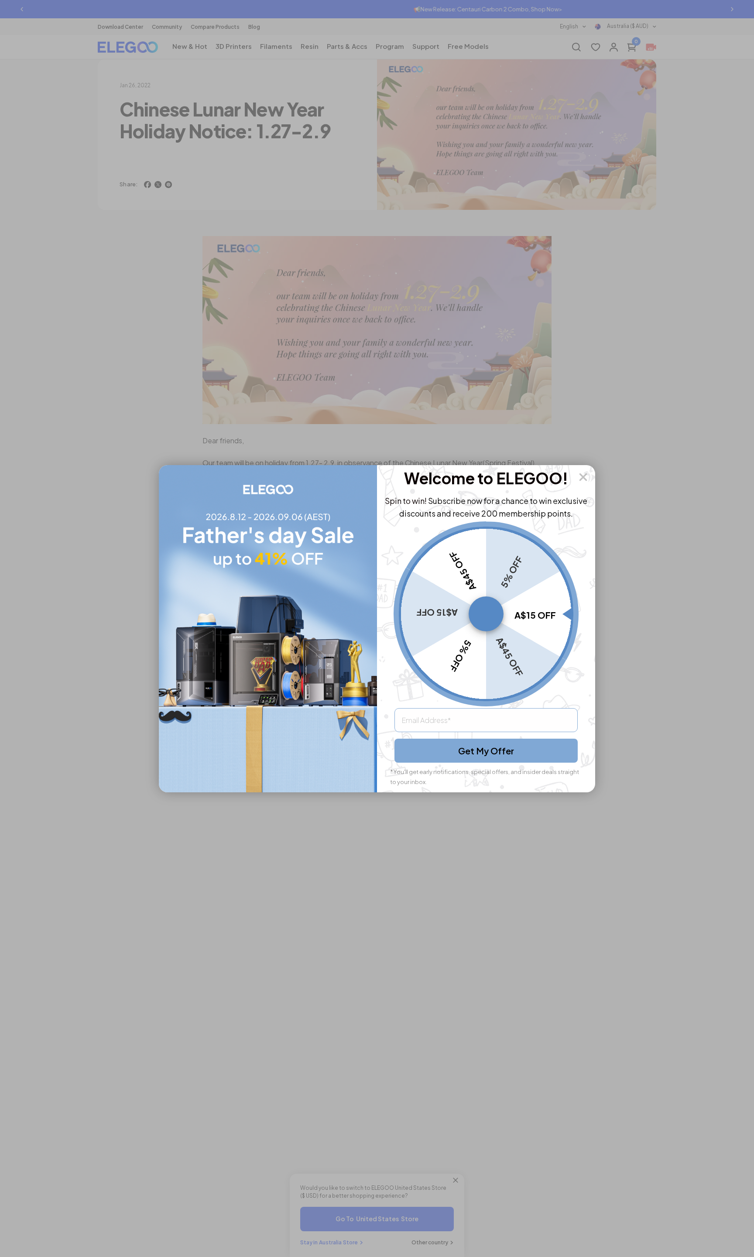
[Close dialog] (583, 477)
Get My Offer (486, 750)
